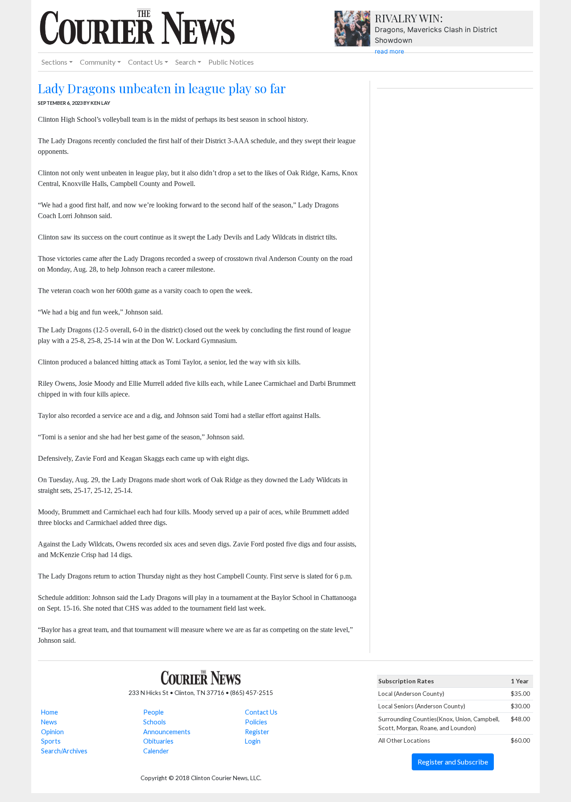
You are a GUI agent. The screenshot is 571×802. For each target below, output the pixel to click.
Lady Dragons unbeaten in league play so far (162, 88)
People (153, 712)
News (49, 722)
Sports (51, 741)
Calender (156, 751)
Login (253, 741)
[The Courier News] (137, 25)
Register (257, 732)
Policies (256, 722)
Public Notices (231, 62)
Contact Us (261, 712)
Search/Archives (64, 751)
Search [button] (185, 62)
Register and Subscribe (453, 761)
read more (389, 51)
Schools (154, 722)
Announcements (166, 732)
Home (49, 712)
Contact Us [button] (145, 62)
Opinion (52, 732)
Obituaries (158, 741)
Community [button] (98, 62)
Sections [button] (54, 62)
